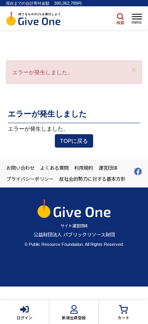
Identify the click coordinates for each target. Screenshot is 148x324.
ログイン (24, 317)
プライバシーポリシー (30, 179)
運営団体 (108, 167)
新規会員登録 (74, 317)
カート (123, 317)
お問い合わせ (20, 167)
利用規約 (83, 167)
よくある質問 (54, 167)
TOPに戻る (74, 141)
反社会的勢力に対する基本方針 (92, 179)
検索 (120, 23)
